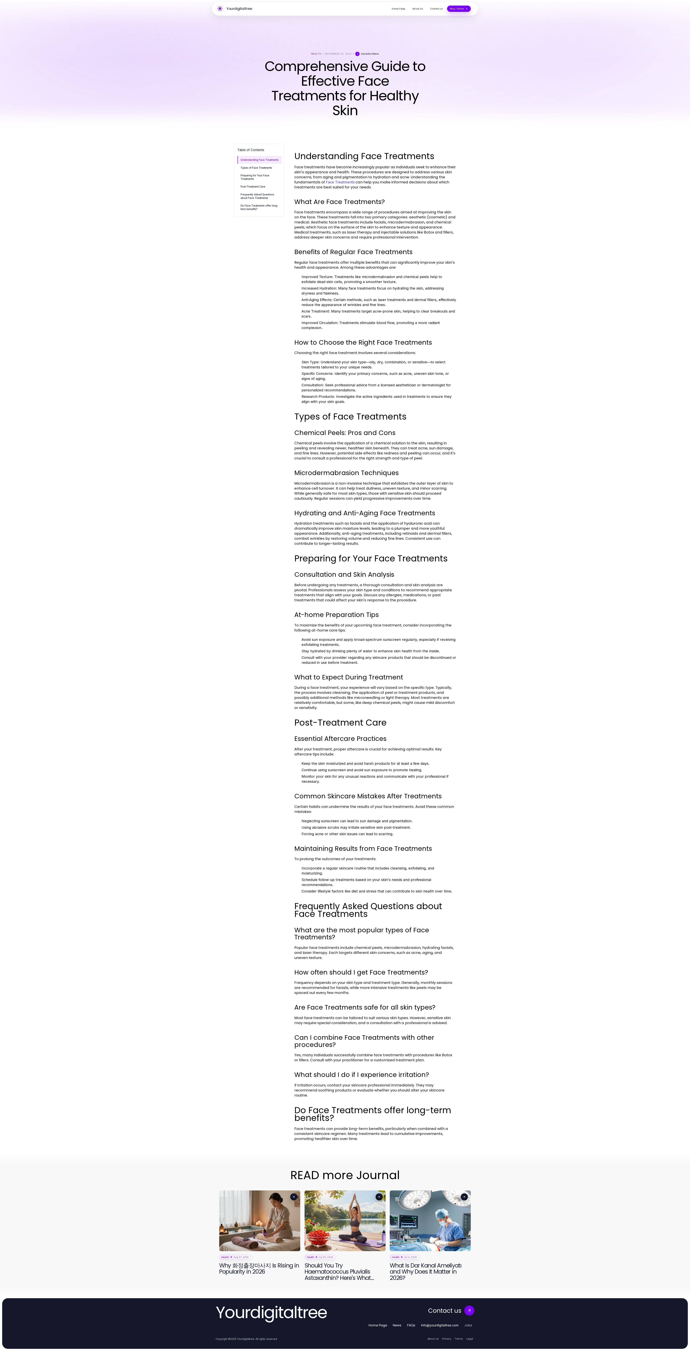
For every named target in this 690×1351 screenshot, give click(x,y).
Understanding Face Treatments (260, 159)
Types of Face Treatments (256, 167)
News (397, 1325)
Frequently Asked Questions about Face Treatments (257, 196)
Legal (469, 1339)
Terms (459, 1339)
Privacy (446, 1339)
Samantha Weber (370, 53)
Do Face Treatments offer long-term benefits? (259, 207)
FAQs (411, 1325)
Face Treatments (340, 182)
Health (316, 53)
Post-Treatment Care (253, 186)
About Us (433, 1339)
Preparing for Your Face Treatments (255, 177)
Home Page (378, 1325)
